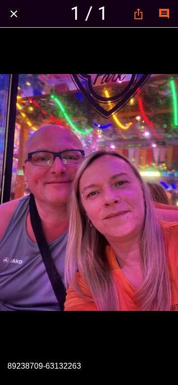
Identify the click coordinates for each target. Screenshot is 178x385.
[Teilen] (138, 14)
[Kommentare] (164, 14)
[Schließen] (14, 14)
